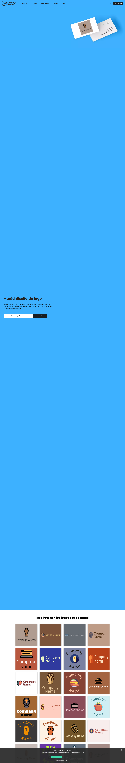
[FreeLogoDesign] (14, 3)
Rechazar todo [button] (68, 757)
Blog (64, 3)
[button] (62, 760)
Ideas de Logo (45, 3)
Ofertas (56, 3)
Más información (77, 754)
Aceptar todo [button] (56, 757)
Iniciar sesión (118, 3)
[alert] (62, 755)
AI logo (35, 3)
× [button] (123, 750)
